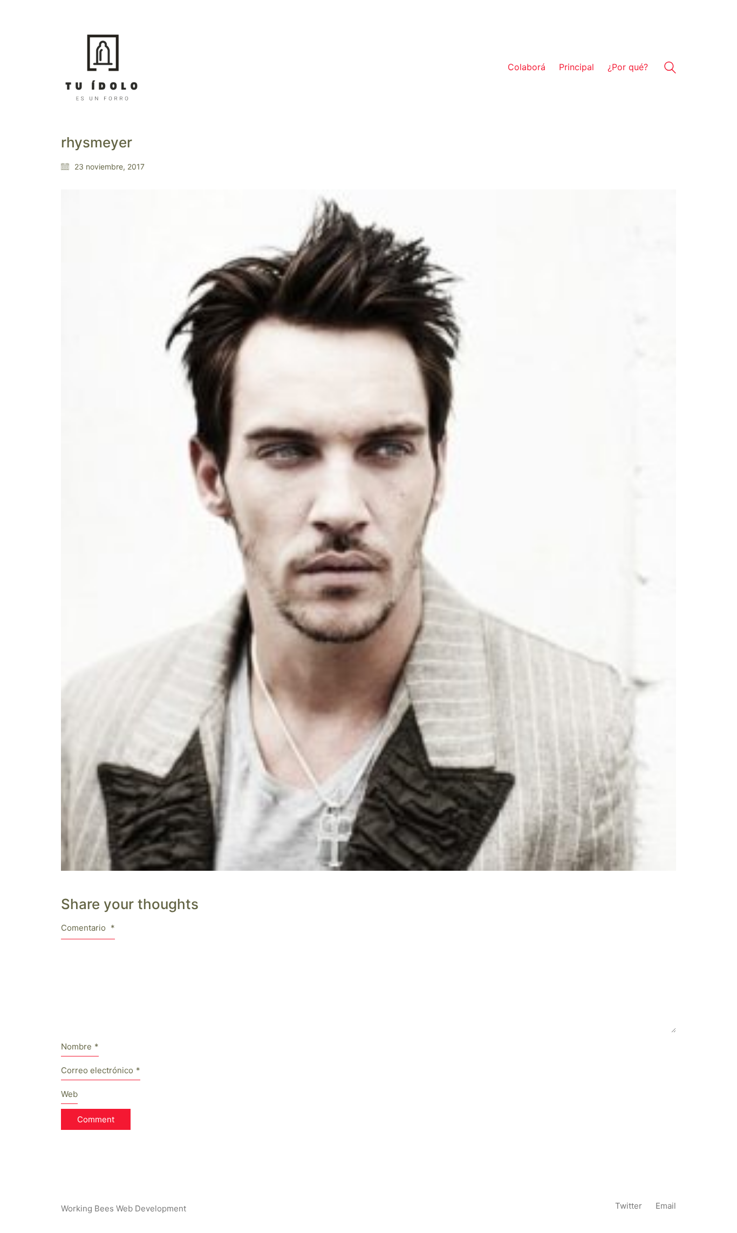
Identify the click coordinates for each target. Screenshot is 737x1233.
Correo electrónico (100, 1070)
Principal (576, 67)
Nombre (80, 1046)
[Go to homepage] (101, 67)
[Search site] (670, 69)
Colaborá (526, 67)
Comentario (88, 928)
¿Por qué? (628, 67)
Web (69, 1094)
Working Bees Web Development (123, 1208)
